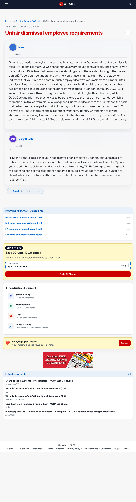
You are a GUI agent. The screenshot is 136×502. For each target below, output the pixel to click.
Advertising (23, 448)
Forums (9, 21)
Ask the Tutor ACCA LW (28, 21)
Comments (106, 448)
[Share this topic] (128, 32)
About (50, 448)
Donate (124, 343)
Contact (11, 448)
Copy (123, 265)
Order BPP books (68, 274)
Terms (125, 448)
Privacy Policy (73, 448)
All (129, 374)
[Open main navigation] (6, 4)
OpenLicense (38, 448)
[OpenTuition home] (68, 4)
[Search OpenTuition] (129, 4)
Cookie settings (90, 448)
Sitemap (60, 448)
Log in (117, 448)
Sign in (16, 191)
